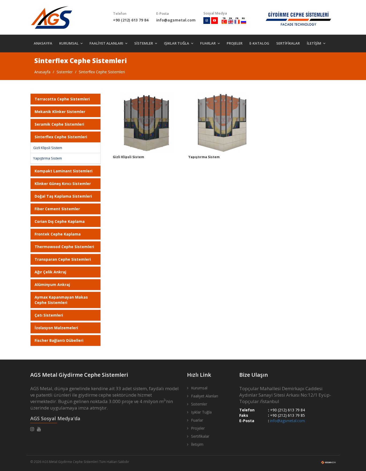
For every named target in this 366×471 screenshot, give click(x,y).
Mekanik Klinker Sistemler (60, 111)
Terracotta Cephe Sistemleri (62, 99)
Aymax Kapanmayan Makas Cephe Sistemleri (61, 300)
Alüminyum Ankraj (52, 284)
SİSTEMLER (143, 43)
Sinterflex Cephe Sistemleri (102, 71)
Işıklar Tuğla (201, 412)
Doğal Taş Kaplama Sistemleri (63, 196)
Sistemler (65, 71)
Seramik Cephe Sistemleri (59, 124)
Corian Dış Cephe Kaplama (60, 221)
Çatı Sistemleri (49, 315)
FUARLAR (208, 43)
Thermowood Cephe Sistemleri (64, 246)
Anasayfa (42, 71)
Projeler (198, 428)
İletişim (197, 444)
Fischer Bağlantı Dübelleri (59, 340)
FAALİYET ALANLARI (106, 43)
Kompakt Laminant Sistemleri (63, 170)
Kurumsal (199, 387)
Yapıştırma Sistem (47, 158)
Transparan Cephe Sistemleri (63, 259)
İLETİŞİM (314, 43)
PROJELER (234, 43)
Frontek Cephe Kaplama (58, 234)
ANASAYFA (43, 43)
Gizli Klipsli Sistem (47, 147)
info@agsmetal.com (287, 420)
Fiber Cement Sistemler (57, 208)
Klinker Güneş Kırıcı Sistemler (63, 183)
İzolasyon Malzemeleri (56, 327)
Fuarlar (197, 420)
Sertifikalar (200, 436)
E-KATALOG (259, 43)
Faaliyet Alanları (204, 395)
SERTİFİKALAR (288, 43)
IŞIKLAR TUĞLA (176, 43)
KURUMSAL (69, 43)
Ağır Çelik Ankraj (50, 271)
